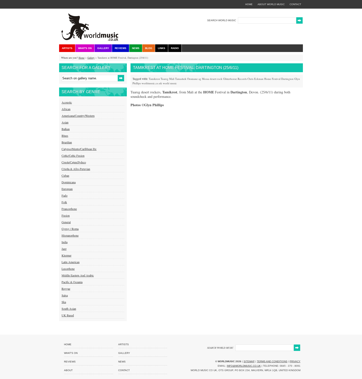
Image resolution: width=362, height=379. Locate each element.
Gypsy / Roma (70, 229)
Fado (64, 195)
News (135, 48)
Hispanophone (70, 235)
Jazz (64, 249)
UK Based (68, 315)
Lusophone (68, 269)
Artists (67, 48)
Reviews (120, 48)
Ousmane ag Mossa (198, 79)
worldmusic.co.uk (152, 83)
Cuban (65, 175)
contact (295, 4)
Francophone (69, 209)
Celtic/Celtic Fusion (73, 155)
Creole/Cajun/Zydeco (74, 162)
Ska (64, 302)
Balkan (66, 129)
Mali (171, 79)
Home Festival (272, 79)
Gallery (103, 48)
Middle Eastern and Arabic (78, 275)
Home (81, 57)
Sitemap (249, 361)
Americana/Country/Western (78, 116)
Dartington (287, 79)
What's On (85, 48)
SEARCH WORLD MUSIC (221, 20)
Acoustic (67, 102)
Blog (148, 48)
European (67, 189)
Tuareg (164, 79)
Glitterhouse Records (235, 79)
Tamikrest (154, 79)
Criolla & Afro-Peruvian (76, 169)
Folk (64, 202)
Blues (65, 136)
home (249, 4)
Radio (175, 48)
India (64, 242)
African (66, 109)
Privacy (295, 361)
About (68, 370)
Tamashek (180, 79)
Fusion (66, 215)
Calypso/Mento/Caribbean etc (79, 149)
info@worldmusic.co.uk (244, 365)
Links (161, 48)
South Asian (69, 308)
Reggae (66, 289)
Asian (65, 122)
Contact (124, 370)
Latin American (71, 262)
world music (170, 83)
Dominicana (69, 182)
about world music (271, 4)
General (66, 222)
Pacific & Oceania (72, 282)
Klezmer (66, 255)
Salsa (65, 295)
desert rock (216, 79)
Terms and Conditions (272, 361)
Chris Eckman (255, 79)
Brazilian (67, 142)
